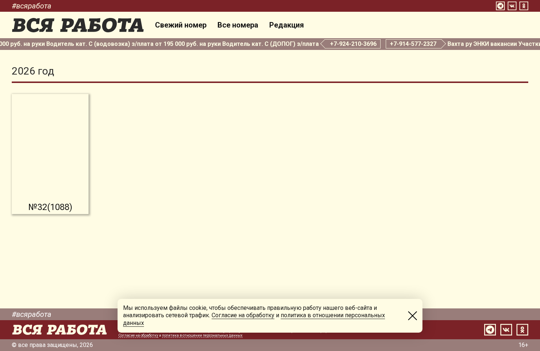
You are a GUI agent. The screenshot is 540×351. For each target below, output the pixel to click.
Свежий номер (180, 25)
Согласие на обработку (138, 335)
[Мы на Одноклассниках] (523, 5)
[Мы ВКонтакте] (512, 5)
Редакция (286, 25)
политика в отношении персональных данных (202, 335)
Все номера (237, 25)
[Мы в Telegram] (500, 5)
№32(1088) (50, 207)
